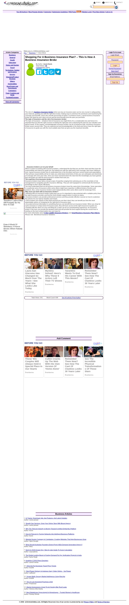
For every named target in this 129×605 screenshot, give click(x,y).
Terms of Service (103, 602)
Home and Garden (12, 65)
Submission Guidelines (60, 12)
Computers (12, 91)
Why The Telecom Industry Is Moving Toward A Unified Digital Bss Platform (51, 529)
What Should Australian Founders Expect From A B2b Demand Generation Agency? (54, 545)
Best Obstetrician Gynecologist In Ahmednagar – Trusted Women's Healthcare (53, 592)
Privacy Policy (89, 602)
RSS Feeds (72, 12)
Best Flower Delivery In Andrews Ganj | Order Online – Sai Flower (48, 571)
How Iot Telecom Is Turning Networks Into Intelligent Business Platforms (50, 534)
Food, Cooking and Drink (12, 94)
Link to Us (109, 12)
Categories (47, 12)
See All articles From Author (71, 298)
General (12, 58)
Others (12, 81)
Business (32, 53)
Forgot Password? (115, 68)
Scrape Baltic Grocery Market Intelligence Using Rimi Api (45, 576)
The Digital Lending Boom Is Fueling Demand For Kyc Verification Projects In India (54, 555)
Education (12, 63)
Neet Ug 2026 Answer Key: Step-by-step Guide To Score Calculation (49, 550)
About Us (108, 2)
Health (12, 60)
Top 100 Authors (22, 12)
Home (98, 2)
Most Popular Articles (36, 12)
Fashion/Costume (12, 97)
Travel (12, 68)
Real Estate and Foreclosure (12, 87)
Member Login (87, 12)
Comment (39, 67)
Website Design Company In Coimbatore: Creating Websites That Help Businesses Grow (56, 539)
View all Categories (12, 102)
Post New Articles (99, 12)
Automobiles (12, 84)
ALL (25, 53)
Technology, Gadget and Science (12, 71)
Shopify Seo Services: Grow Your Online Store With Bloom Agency (48, 523)
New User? (115, 71)
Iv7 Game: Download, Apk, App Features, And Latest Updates (46, 518)
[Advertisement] (64, 31)
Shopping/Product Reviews (12, 78)
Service (12, 74)
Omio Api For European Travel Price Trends (41, 566)
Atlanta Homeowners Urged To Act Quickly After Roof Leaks (46, 587)
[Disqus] (63, 412)
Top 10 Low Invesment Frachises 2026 (39, 582)
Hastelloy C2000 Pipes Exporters (37, 561)
